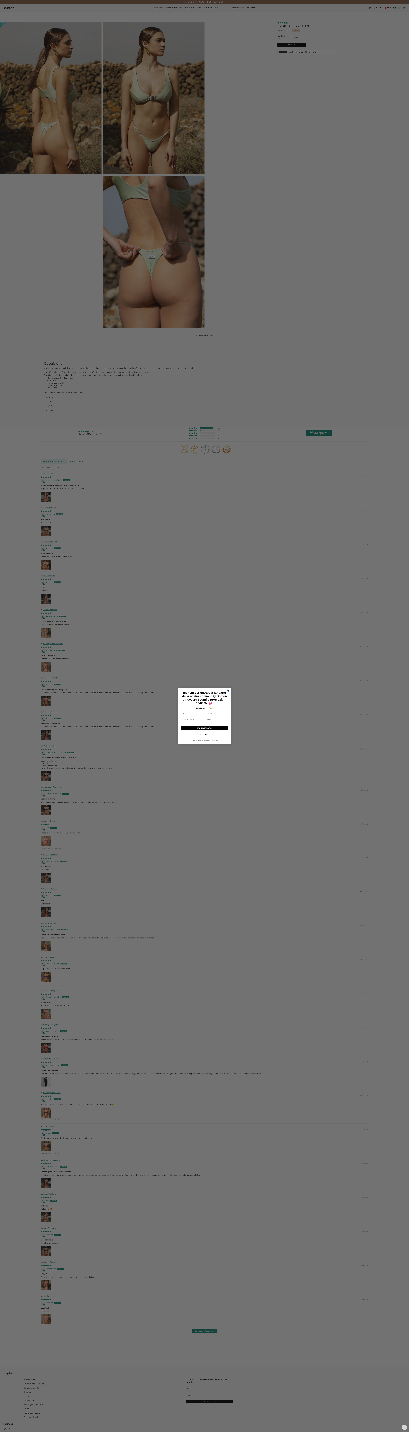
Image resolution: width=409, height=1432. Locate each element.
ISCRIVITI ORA (204, 728)
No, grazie (204, 734)
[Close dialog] (229, 690)
